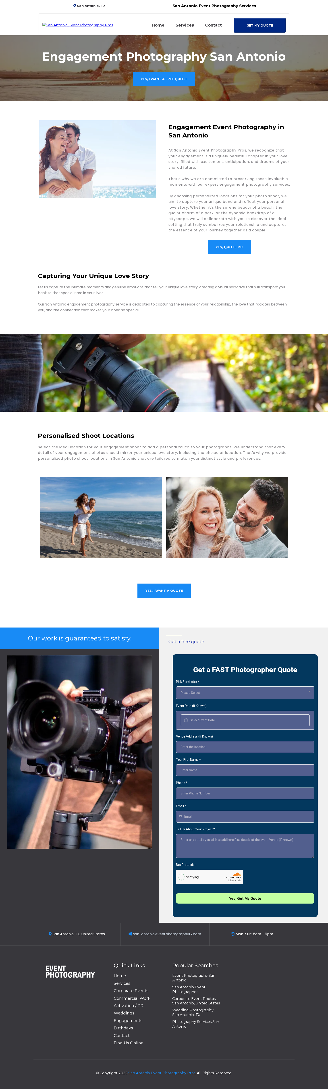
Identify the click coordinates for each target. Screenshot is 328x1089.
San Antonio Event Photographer (189, 989)
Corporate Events (131, 990)
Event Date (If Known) (191, 706)
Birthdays (123, 1028)
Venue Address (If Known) (194, 736)
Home (158, 25)
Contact (213, 25)
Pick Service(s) (187, 682)
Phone (181, 783)
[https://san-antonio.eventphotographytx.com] (77, 25)
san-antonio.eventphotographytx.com (167, 934)
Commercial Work (132, 998)
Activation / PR (128, 1005)
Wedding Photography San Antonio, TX (193, 1012)
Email (181, 806)
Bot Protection (186, 865)
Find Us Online (128, 1043)
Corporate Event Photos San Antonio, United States (196, 1001)
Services (185, 25)
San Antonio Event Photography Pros (161, 1073)
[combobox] (245, 692)
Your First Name (188, 759)
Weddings (124, 1013)
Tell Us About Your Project (195, 829)
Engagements (128, 1020)
